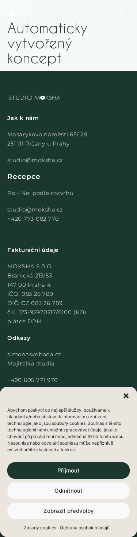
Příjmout (68, 470)
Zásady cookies (40, 527)
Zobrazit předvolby (68, 510)
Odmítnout (68, 490)
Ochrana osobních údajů (85, 527)
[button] (126, 396)
